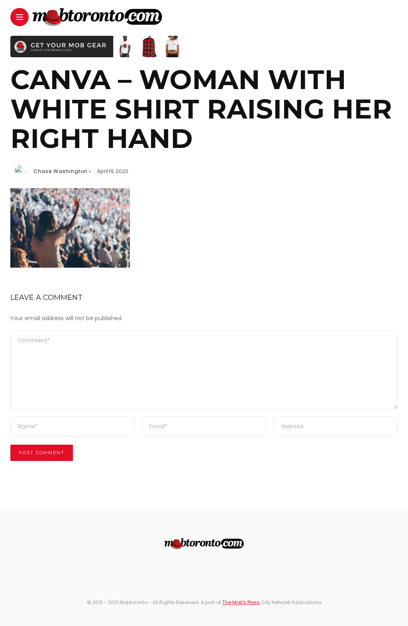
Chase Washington (60, 171)
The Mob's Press (241, 602)
